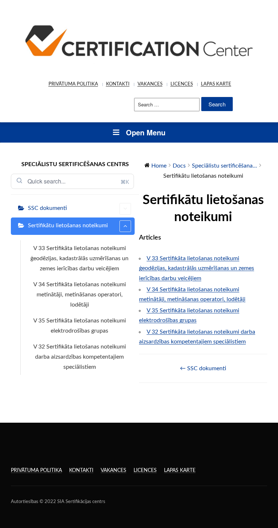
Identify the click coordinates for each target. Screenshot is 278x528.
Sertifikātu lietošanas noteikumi (68, 225)
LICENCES (181, 84)
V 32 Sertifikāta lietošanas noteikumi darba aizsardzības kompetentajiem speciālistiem (79, 357)
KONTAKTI (118, 84)
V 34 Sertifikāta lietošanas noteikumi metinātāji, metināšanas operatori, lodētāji (79, 295)
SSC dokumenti (47, 208)
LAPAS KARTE (216, 84)
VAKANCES (150, 84)
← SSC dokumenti (203, 368)
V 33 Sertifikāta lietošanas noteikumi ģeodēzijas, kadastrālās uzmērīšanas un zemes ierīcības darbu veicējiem (79, 258)
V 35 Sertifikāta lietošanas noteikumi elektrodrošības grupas (79, 326)
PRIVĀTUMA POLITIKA (73, 84)
